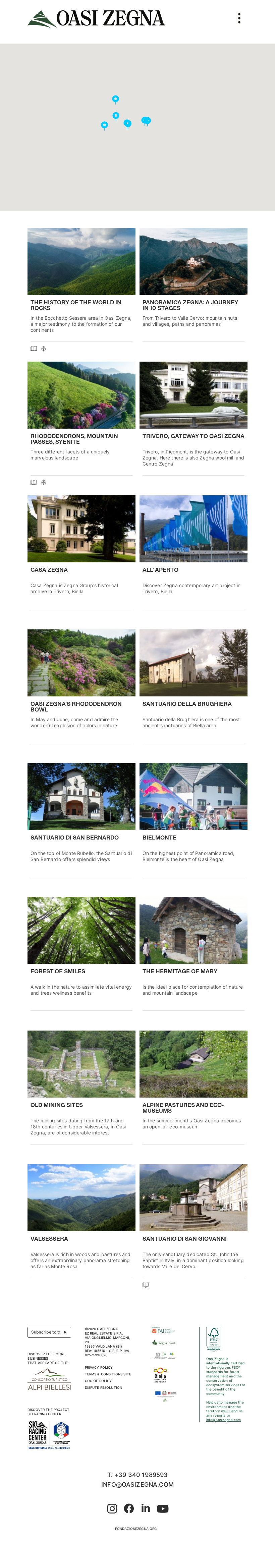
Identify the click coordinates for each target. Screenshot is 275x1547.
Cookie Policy (98, 1381)
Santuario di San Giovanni (185, 1239)
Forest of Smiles (58, 972)
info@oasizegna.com (223, 1420)
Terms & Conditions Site (108, 1374)
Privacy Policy (99, 1367)
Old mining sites (57, 1105)
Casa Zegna (49, 570)
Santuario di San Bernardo (75, 838)
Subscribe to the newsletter (51, 1332)
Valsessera (49, 1239)
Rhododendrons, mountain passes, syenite (74, 439)
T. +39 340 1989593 (137, 1474)
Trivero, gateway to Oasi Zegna (193, 436)
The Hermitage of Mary (180, 972)
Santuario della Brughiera (187, 704)
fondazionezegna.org (136, 1529)
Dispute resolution (103, 1387)
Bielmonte (159, 838)
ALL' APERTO (160, 570)
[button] (147, 121)
